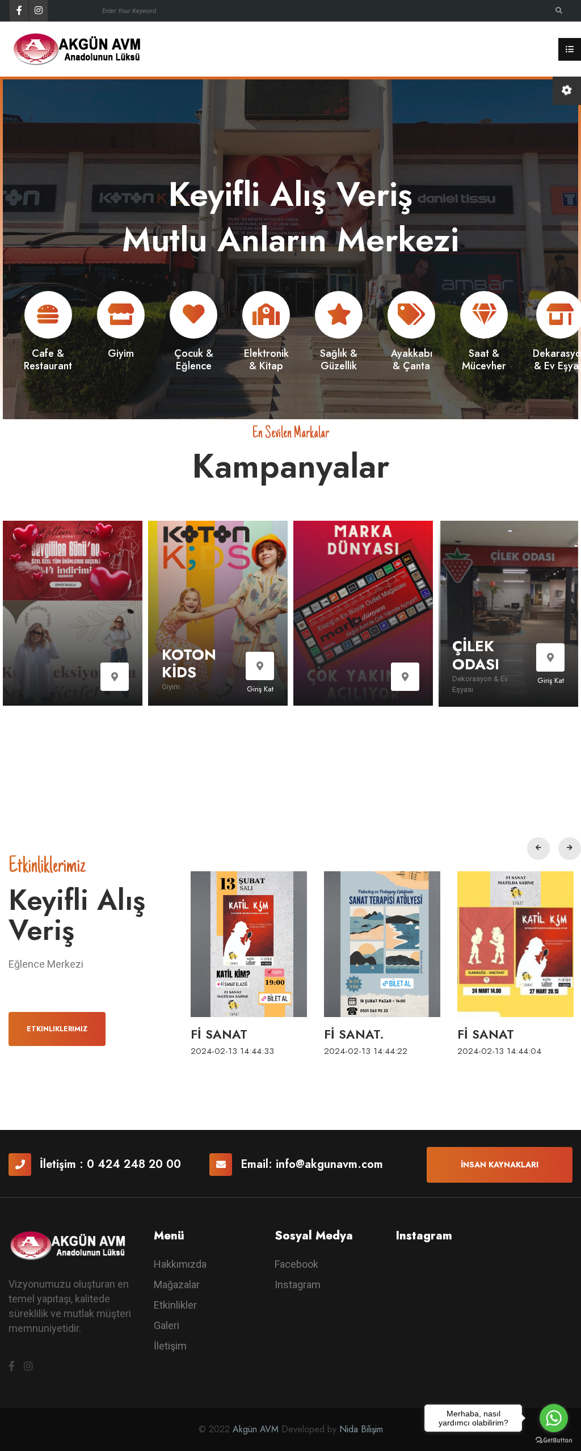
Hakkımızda (180, 1264)
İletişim (170, 1346)
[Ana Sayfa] (82, 48)
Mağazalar (177, 1284)
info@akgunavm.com (329, 1164)
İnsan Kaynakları (499, 1164)
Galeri (166, 1325)
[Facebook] (19, 11)
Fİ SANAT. (354, 1034)
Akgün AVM (256, 1429)
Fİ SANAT (219, 1034)
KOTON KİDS (189, 663)
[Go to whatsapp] (554, 1418)
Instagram (298, 1284)
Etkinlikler (175, 1305)
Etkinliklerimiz (57, 1029)
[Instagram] (38, 11)
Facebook (296, 1264)
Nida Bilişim (361, 1429)
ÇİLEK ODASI (475, 654)
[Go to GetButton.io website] (554, 1439)
